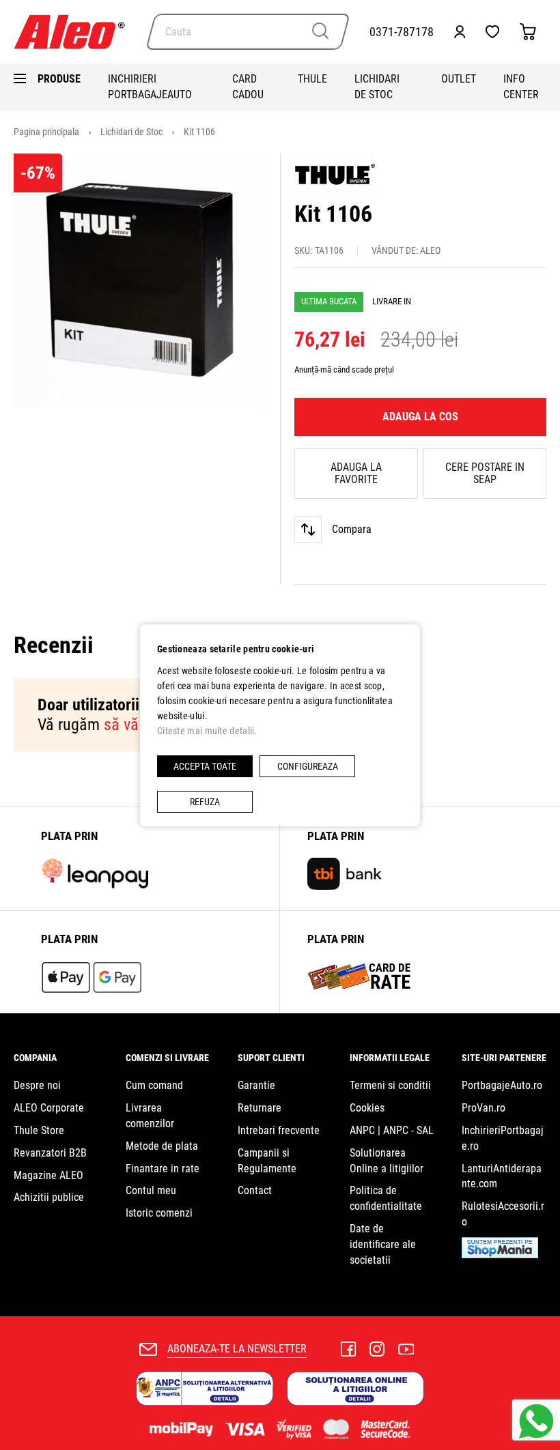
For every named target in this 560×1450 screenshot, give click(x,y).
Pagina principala (47, 131)
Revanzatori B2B (50, 1152)
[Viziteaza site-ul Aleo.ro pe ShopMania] (500, 1254)
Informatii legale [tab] (390, 1057)
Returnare (259, 1107)
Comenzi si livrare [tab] (167, 1057)
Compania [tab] (35, 1057)
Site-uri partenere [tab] (504, 1057)
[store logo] (75, 31)
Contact (255, 1190)
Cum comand (154, 1085)
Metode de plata (162, 1146)
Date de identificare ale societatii (383, 1244)
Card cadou (248, 86)
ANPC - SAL (408, 1130)
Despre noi (37, 1085)
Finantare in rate (162, 1168)
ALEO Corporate (49, 1107)
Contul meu (151, 1190)
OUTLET (458, 78)
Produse (59, 78)
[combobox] (248, 31)
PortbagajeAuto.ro (502, 1085)
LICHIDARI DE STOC (377, 86)
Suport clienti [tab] (271, 1057)
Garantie (256, 1085)
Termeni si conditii (390, 1085)
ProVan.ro (483, 1107)
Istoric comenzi (159, 1212)
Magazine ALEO (48, 1175)
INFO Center (521, 86)
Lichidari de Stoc (132, 131)
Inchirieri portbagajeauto (150, 86)
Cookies (367, 1107)
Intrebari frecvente (279, 1130)
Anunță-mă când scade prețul (344, 369)
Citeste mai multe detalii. (207, 730)
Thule (312, 78)
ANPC (362, 1130)
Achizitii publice (49, 1197)
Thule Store (39, 1130)
